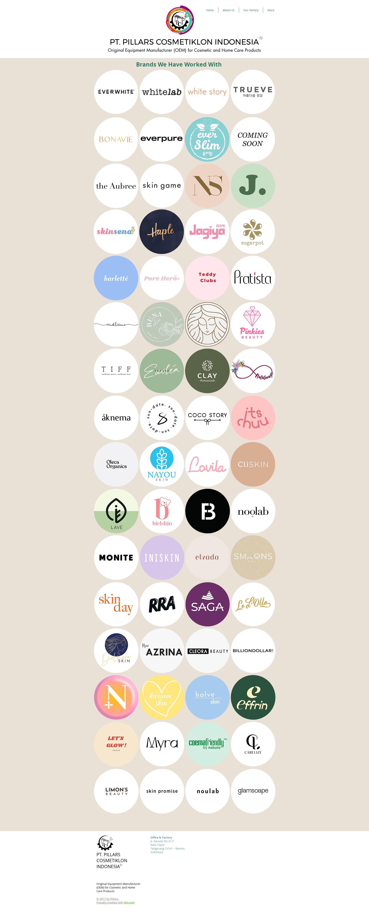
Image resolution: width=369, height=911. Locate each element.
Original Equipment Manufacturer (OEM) (147, 50)
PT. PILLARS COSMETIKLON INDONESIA (184, 42)
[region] (116, 91)
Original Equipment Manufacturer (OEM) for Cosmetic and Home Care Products (118, 887)
